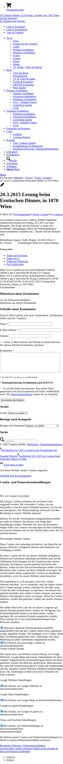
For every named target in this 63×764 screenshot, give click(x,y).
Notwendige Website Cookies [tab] (15, 538)
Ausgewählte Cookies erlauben (16, 748)
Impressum (32, 444)
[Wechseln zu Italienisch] (12, 154)
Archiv (3, 413)
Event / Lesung (40, 214)
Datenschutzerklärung (21, 394)
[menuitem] (34, 53)
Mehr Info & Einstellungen (17, 475)
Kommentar (7, 350)
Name (4, 324)
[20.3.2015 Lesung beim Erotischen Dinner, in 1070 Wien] (2, 186)
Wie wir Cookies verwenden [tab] (14, 496)
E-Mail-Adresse (9, 330)
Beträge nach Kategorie (12, 425)
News (3, 174)
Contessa (58, 214)
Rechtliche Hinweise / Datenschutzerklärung (22, 745)
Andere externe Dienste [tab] (12, 648)
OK (2, 475)
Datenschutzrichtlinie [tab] (10, 731)
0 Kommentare (22, 214)
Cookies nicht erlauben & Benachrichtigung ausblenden (29, 750)
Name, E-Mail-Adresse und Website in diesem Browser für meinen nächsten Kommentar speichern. (30, 343)
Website (4, 336)
